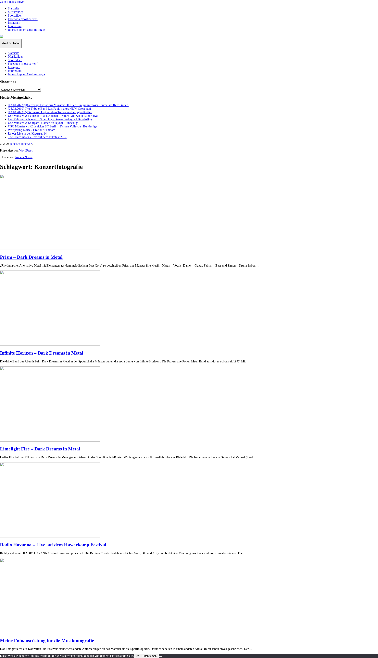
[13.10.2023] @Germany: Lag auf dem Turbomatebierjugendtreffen (50, 112)
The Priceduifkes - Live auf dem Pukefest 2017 (37, 137)
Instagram (14, 22)
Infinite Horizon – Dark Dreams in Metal (41, 353)
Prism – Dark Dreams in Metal (31, 257)
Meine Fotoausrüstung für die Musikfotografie (47, 640)
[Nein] (160, 656)
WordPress (26, 150)
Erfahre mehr (150, 655)
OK (137, 655)
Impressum (14, 26)
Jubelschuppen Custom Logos (26, 29)
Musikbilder (15, 12)
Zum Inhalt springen (12, 1)
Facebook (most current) (23, 19)
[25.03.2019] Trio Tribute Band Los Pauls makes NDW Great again (50, 108)
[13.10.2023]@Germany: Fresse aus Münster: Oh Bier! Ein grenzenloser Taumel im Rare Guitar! (68, 105)
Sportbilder (15, 15)
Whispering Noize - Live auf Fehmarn (31, 130)
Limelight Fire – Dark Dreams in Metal (40, 448)
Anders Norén (23, 157)
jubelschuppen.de (21, 143)
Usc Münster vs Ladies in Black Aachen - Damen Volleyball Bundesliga (53, 115)
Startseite (13, 8)
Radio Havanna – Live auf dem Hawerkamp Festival (53, 544)
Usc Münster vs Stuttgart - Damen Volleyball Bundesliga (43, 122)
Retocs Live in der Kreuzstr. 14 (27, 133)
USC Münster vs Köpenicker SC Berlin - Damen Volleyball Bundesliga (52, 126)
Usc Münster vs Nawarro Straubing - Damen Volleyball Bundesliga (50, 119)
